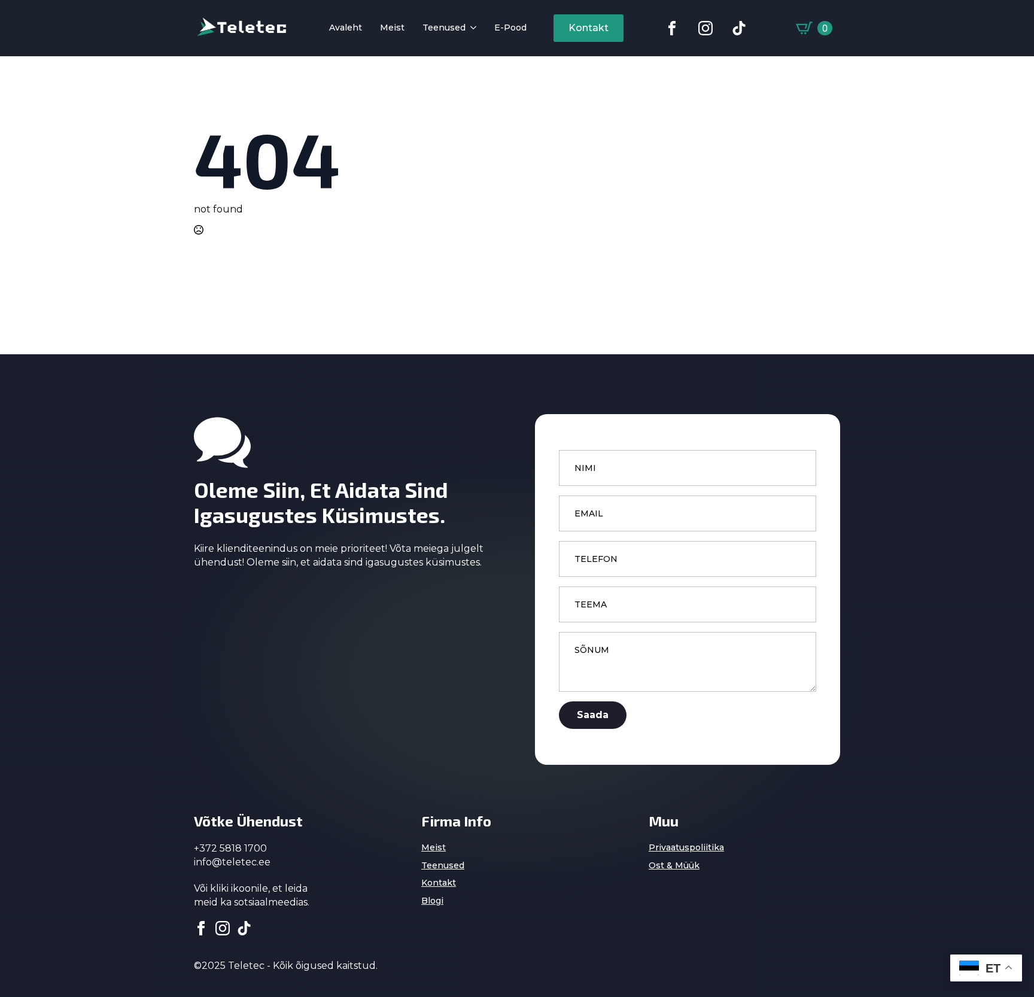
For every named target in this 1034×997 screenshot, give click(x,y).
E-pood (510, 28)
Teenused (444, 28)
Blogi (432, 900)
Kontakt (438, 882)
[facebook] (201, 928)
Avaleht (345, 28)
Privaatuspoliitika (686, 847)
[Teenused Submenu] (471, 28)
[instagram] (222, 928)
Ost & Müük (674, 865)
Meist (392, 28)
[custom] (672, 28)
